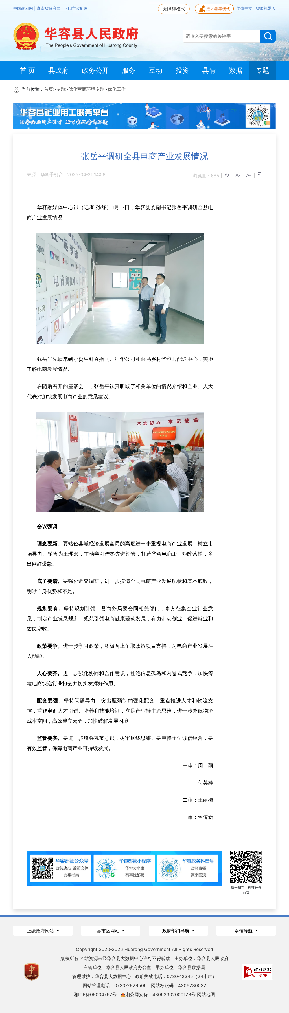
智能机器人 (266, 8)
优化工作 (117, 89)
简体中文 (245, 8)
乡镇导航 (244, 931)
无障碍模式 (174, 9)
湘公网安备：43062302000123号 (160, 994)
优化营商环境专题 (86, 89)
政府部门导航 (176, 931)
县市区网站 (109, 931)
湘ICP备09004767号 (95, 994)
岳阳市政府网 (76, 8)
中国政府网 (23, 8)
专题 (60, 89)
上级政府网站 (41, 931)
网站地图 (206, 994)
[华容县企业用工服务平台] (144, 115)
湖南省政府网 (49, 8)
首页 (48, 89)
